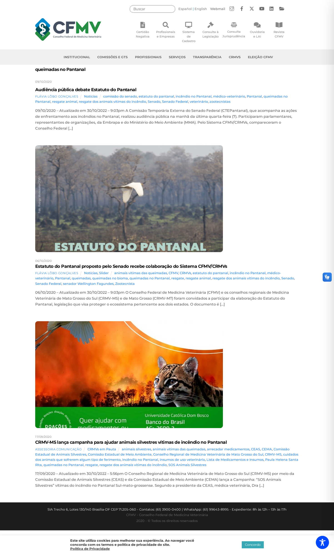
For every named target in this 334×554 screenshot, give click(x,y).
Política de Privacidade (90, 549)
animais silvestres (136, 449)
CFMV (173, 273)
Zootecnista (125, 284)
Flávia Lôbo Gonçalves (56, 96)
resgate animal (64, 102)
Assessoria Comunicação (58, 449)
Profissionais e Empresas (165, 34)
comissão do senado (120, 96)
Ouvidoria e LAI (257, 34)
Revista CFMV (279, 34)
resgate (177, 278)
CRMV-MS (273, 454)
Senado (154, 102)
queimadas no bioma (110, 278)
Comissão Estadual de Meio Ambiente (120, 454)
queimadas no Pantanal (150, 278)
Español (185, 9)
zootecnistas (219, 102)
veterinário (199, 102)
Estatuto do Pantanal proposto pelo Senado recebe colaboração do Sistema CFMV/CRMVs (131, 266)
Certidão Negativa (143, 34)
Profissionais (148, 57)
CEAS (255, 449)
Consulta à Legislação (210, 34)
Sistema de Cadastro (188, 36)
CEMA (267, 449)
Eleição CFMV (260, 57)
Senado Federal (175, 102)
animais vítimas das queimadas (140, 273)
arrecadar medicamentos (228, 449)
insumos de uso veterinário (182, 460)
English (200, 9)
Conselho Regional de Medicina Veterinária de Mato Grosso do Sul (208, 454)
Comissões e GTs (112, 57)
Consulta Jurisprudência (233, 34)
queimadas (81, 278)
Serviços (177, 57)
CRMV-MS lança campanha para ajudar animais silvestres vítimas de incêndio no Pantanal (131, 442)
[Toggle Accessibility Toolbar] (322, 542)
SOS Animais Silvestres (187, 465)
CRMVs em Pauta (101, 449)
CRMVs (235, 57)
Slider (104, 273)
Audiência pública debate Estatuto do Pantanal (85, 89)
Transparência (207, 57)
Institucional (77, 57)
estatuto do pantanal (156, 96)
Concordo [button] (253, 545)
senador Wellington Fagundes (88, 284)
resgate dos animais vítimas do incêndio (112, 102)
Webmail (217, 9)
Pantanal (254, 96)
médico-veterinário (229, 96)
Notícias (90, 96)
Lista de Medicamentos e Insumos (235, 460)
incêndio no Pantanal (194, 96)
